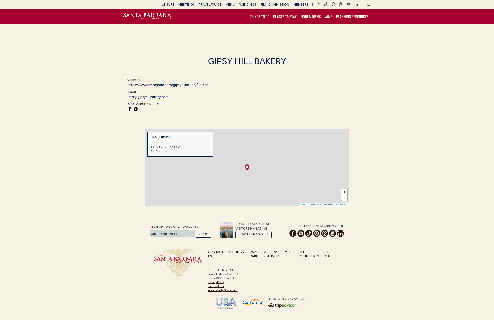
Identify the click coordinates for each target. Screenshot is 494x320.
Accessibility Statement (223, 290)
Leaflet (304, 204)
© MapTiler (314, 204)
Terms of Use (216, 286)
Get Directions (159, 151)
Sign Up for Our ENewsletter (175, 226)
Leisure (168, 4)
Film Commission (274, 4)
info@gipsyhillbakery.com (147, 97)
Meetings (186, 4)
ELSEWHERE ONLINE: (143, 104)
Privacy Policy (216, 282)
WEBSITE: (134, 80)
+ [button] (344, 191)
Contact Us (215, 254)
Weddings (247, 4)
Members (300, 4)
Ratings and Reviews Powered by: (287, 299)
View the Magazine (253, 234)
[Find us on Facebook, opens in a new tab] (129, 110)
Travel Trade (210, 4)
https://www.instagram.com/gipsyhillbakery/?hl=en (167, 85)
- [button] (344, 197)
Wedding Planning (272, 254)
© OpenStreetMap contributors (334, 204)
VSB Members (330, 254)
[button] (259, 17)
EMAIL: (132, 92)
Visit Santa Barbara (148, 17)
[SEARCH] (368, 4)
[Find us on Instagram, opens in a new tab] (135, 110)
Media (230, 4)
